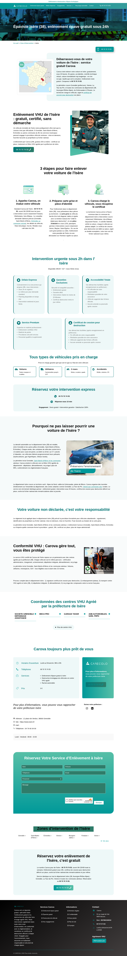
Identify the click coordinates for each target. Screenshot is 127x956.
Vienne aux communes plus (92, 487)
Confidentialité (73, 914)
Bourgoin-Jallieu (72, 837)
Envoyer (99, 802)
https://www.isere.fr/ (27, 722)
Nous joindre (73, 918)
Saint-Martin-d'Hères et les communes (47, 461)
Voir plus (106, 841)
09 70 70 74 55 (106, 5)
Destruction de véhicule (50, 918)
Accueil (15, 43)
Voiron (96, 835)
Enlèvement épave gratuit (37, 5)
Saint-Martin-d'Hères (35, 837)
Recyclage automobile (81, 5)
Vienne (58, 835)
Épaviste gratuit (47, 914)
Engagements (61, 5)
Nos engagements (48, 922)
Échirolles (47, 835)
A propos (71, 925)
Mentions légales (74, 911)
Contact (91, 5)
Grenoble (21, 835)
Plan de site (72, 922)
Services (69, 5)
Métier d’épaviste (50, 5)
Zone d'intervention (26, 43)
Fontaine (84, 835)
